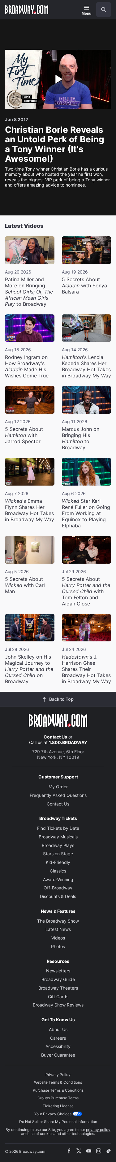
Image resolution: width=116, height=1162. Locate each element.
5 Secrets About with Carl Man (25, 585)
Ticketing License (58, 1106)
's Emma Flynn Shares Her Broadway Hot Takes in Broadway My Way (29, 510)
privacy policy (98, 1129)
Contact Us (55, 736)
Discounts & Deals (58, 896)
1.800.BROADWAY (68, 742)
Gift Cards (58, 996)
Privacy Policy (58, 1074)
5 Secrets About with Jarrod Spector (24, 435)
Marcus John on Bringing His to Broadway (80, 438)
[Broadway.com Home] (26, 9)
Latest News (58, 929)
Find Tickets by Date (58, 828)
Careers (58, 1038)
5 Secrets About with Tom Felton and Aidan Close (86, 591)
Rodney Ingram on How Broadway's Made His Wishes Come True (27, 366)
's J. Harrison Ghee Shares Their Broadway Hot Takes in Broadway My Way (86, 669)
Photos (58, 946)
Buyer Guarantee (58, 1055)
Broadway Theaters (58, 988)
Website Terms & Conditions (58, 1082)
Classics (58, 870)
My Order (58, 786)
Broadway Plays (58, 845)
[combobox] (101, 9)
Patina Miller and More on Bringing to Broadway (29, 291)
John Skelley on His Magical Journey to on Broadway (29, 669)
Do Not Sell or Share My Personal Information (58, 1121)
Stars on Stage (58, 853)
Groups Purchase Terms (58, 1098)
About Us (58, 1029)
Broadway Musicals (58, 836)
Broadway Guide (58, 979)
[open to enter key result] (103, 9)
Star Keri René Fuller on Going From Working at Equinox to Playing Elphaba (86, 513)
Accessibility (58, 1046)
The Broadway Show (58, 921)
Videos (58, 937)
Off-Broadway (58, 887)
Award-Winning (58, 879)
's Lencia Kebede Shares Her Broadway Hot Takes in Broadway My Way (86, 366)
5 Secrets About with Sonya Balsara (84, 285)
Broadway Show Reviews (58, 1004)
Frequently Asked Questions (58, 795)
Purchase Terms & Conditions (58, 1090)
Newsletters (58, 970)
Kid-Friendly (58, 862)
